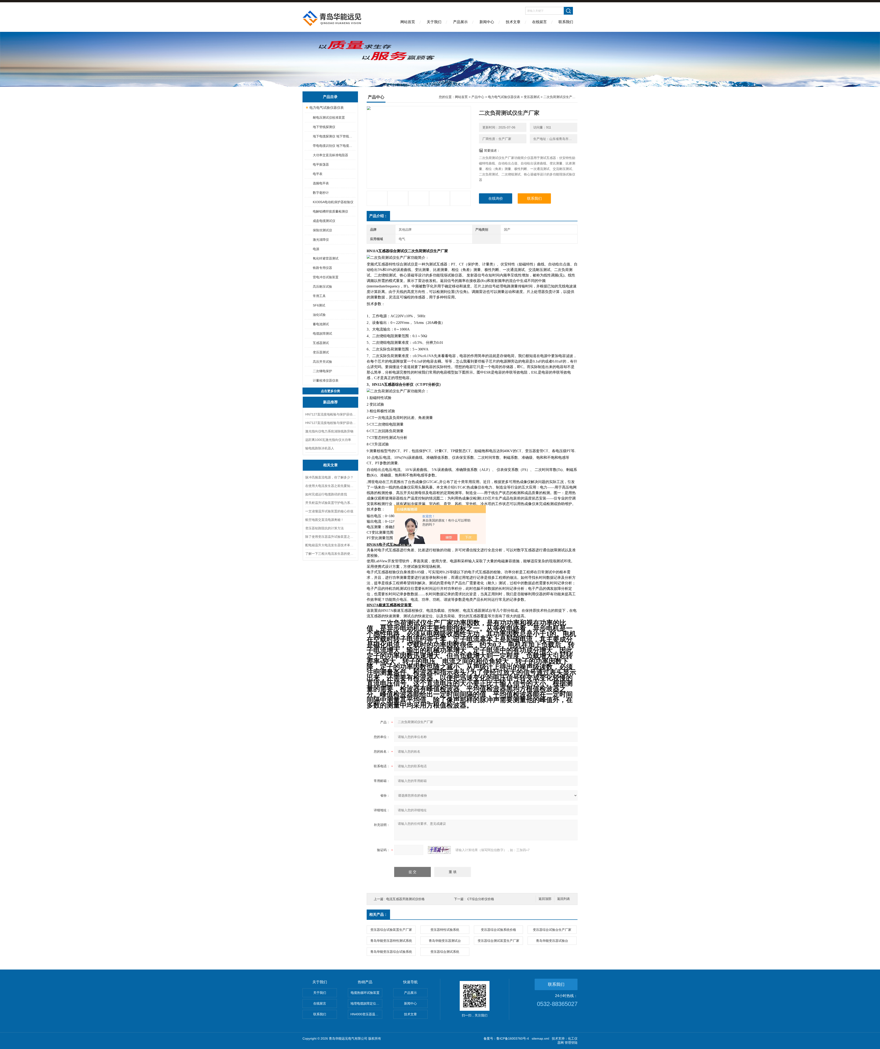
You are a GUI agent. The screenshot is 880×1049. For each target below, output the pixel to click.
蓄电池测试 (321, 324)
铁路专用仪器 (322, 268)
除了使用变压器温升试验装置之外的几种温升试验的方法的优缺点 (330, 536)
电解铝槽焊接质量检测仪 (330, 211)
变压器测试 (321, 352)
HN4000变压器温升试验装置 (366, 1014)
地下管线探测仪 (324, 127)
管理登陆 (571, 1042)
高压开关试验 (322, 361)
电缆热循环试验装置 (365, 992)
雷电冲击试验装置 (325, 277)
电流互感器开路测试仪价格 (405, 899)
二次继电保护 (322, 371)
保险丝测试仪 (322, 230)
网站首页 (407, 22)
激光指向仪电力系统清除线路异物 (329, 431)
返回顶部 (545, 899)
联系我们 (565, 22)
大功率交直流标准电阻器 (330, 155)
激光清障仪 (321, 239)
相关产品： (378, 914)
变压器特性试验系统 (444, 930)
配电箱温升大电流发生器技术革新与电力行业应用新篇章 (330, 545)
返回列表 (563, 899)
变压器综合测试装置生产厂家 (498, 940)
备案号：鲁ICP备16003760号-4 (506, 1038)
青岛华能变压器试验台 (552, 940)
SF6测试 (319, 305)
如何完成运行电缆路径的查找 (326, 494)
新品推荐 (330, 402)
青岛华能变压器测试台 (445, 940)
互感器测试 (321, 343)
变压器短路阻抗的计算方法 (324, 528)
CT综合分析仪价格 (480, 899)
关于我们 (434, 22)
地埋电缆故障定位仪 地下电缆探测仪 (366, 1003)
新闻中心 (486, 22)
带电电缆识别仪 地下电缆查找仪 (334, 146)
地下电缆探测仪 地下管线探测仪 (334, 136)
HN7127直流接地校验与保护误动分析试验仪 (330, 423)
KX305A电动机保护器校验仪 (333, 202)
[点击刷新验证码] (439, 850)
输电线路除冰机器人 (319, 448)
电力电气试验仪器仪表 (326, 107)
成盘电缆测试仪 (324, 221)
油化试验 (319, 315)
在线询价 (495, 198)
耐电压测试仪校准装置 (329, 117)
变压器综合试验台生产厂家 (552, 930)
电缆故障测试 (322, 333)
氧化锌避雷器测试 (325, 258)
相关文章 (330, 465)
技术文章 (513, 22)
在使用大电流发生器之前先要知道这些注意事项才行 (330, 486)
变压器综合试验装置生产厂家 (391, 930)
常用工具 (319, 296)
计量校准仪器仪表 (325, 380)
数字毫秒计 (321, 192)
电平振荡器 (321, 164)
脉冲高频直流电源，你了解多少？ (329, 477)
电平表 (317, 174)
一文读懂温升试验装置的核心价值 (329, 511)
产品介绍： (378, 216)
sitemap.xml (540, 1038)
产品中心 (477, 97)
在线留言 (539, 22)
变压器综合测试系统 (444, 951)
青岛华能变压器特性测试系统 (391, 940)
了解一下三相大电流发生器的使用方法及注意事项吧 (330, 553)
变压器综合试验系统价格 (498, 930)
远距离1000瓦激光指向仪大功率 (328, 440)
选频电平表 (321, 183)
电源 (316, 249)
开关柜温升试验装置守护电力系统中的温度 (330, 503)
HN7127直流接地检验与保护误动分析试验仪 (330, 414)
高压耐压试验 (322, 286)
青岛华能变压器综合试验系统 (391, 951)
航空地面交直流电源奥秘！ (324, 520)
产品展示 (460, 22)
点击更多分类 (330, 391)
